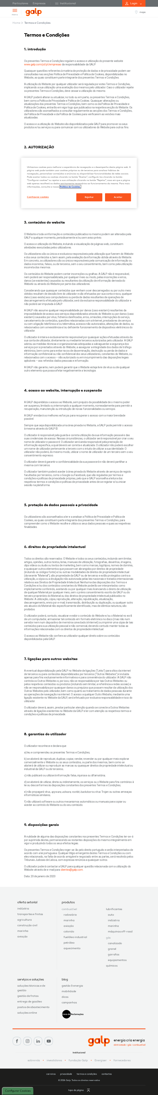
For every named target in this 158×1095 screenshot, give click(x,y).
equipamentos (117, 960)
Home (16, 22)
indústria (23, 908)
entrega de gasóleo (29, 1001)
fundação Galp (78, 1060)
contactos (107, 1074)
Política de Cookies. (70, 186)
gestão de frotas (27, 996)
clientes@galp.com (72, 869)
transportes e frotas (30, 914)
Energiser (101, 1060)
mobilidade (69, 991)
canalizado (115, 943)
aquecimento (72, 948)
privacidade (66, 1074)
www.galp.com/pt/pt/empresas (42, 64)
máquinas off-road (120, 931)
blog (65, 979)
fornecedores (121, 1060)
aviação (22, 936)
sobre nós (34, 1060)
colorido (69, 931)
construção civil (27, 925)
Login (133, 3)
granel (112, 949)
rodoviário (70, 914)
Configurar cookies (18, 1090)
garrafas (113, 954)
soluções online (27, 1012)
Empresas (39, 3)
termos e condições (87, 1074)
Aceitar (118, 197)
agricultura (24, 919)
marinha (22, 931)
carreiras (50, 1074)
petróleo (69, 942)
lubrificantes (114, 909)
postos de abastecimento (33, 1007)
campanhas (69, 1002)
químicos (112, 965)
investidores (54, 1060)
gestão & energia (72, 985)
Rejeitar (89, 197)
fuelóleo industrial (75, 937)
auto (111, 914)
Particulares (20, 3)
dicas (65, 997)
